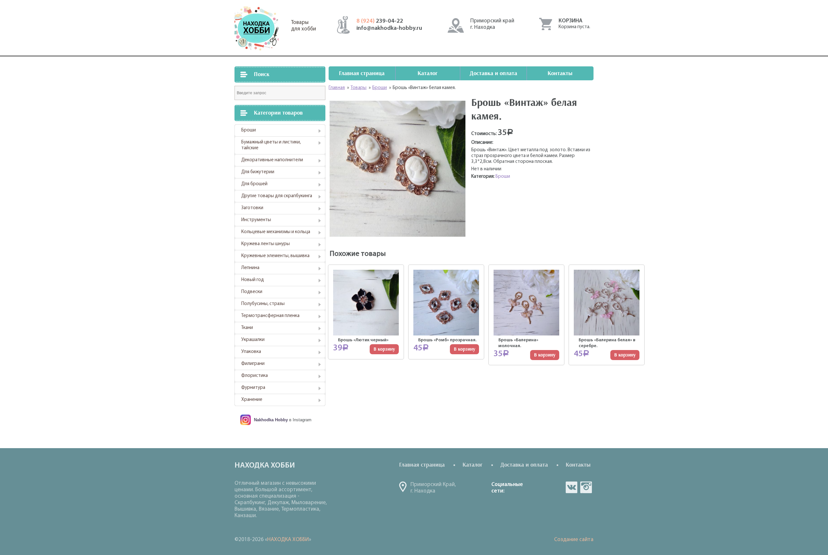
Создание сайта (574, 539)
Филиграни (253, 363)
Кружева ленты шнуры (265, 244)
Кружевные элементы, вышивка (275, 256)
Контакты (560, 73)
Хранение (251, 399)
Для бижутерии (257, 172)
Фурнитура (253, 387)
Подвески (251, 291)
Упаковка (251, 351)
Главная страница (362, 73)
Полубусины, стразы (263, 303)
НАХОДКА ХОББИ (288, 539)
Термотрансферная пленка (270, 315)
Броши (248, 130)
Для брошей (254, 184)
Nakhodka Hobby (271, 419)
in (586, 487)
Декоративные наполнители (272, 160)
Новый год (252, 280)
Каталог (428, 73)
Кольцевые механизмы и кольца (275, 232)
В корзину (384, 349)
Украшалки (253, 339)
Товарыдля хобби (303, 26)
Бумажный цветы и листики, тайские (271, 145)
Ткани (247, 327)
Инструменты (256, 220)
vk (571, 487)
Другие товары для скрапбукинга (276, 196)
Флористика (254, 375)
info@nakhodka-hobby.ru (389, 28)
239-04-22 (379, 21)
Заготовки (252, 208)
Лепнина (250, 268)
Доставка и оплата (493, 73)
